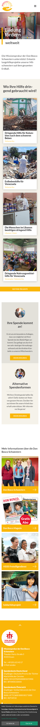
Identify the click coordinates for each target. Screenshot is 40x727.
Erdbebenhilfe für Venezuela (14, 182)
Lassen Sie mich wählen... (9, 718)
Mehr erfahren (20, 358)
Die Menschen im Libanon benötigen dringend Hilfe (18, 228)
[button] (27, 37)
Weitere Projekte (20, 289)
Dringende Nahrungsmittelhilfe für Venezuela (19, 274)
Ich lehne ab (10, 723)
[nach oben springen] (20, 625)
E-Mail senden (10, 665)
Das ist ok (29, 723)
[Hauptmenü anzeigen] (36, 6)
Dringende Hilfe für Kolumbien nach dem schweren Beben (19, 135)
